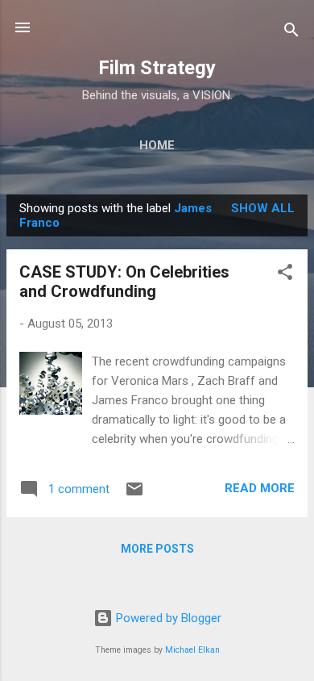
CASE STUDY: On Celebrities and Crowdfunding (124, 281)
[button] (285, 274)
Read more (260, 488)
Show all (263, 208)
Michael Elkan (192, 650)
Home (157, 145)
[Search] (291, 32)
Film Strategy (157, 67)
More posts (157, 548)
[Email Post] (134, 494)
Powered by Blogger (167, 618)
